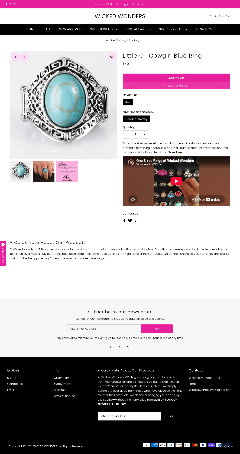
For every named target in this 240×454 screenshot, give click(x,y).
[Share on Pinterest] (136, 221)
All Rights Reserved (71, 446)
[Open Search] (210, 16)
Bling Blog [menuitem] (204, 29)
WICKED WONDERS (120, 16)
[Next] (24, 57)
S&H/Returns (61, 378)
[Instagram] (11, 4)
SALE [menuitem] (47, 29)
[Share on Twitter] (130, 221)
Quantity (129, 127)
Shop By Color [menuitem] (171, 29)
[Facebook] (6, 4)
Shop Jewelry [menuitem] (102, 29)
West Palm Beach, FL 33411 (206, 378)
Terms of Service (64, 396)
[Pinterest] (15, 4)
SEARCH (12, 378)
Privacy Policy (62, 384)
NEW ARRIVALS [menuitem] (70, 29)
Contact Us (15, 384)
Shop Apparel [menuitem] (137, 29)
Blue (128, 102)
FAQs (10, 390)
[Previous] (15, 57)
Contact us (130, 213)
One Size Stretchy (136, 119)
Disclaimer (59, 390)
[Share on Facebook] (125, 221)
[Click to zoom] (112, 57)
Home (104, 40)
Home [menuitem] (31, 29)
